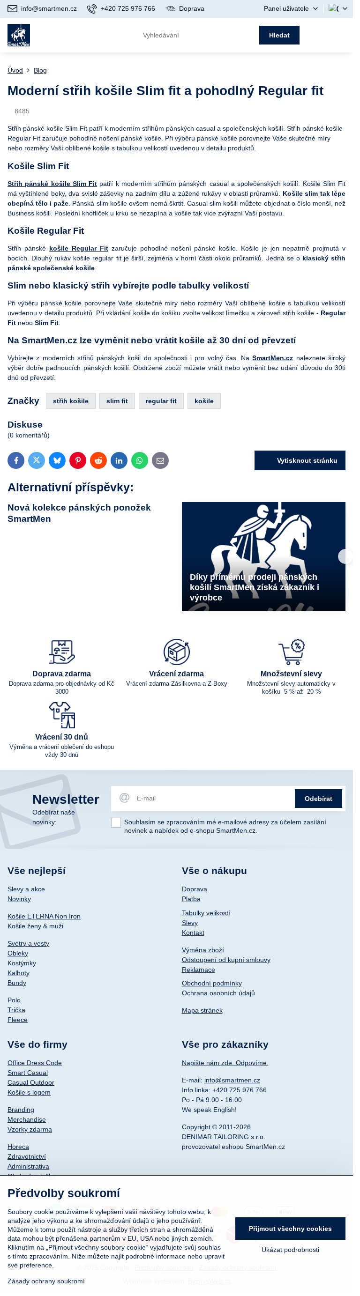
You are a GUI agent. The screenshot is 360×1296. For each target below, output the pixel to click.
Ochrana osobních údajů (218, 993)
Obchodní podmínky (212, 983)
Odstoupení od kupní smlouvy (226, 959)
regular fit (161, 401)
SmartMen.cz (272, 358)
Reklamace (198, 969)
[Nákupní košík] (319, 35)
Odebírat (318, 798)
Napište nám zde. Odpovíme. (225, 1062)
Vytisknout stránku (306, 460)
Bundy (17, 982)
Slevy (190, 922)
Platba (191, 899)
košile (204, 401)
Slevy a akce (26, 889)
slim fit (117, 401)
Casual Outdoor (31, 1082)
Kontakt (193, 932)
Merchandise (27, 1119)
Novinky (19, 899)
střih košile (71, 401)
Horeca (18, 1146)
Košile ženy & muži (35, 926)
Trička (16, 1010)
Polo (14, 1000)
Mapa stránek (202, 1010)
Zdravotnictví (27, 1156)
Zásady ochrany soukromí (46, 1281)
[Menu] (341, 35)
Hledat (279, 35)
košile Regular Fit (78, 248)
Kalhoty (19, 973)
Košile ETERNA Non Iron (44, 916)
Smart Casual (28, 1072)
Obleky (18, 953)
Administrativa (28, 1166)
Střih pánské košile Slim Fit (52, 183)
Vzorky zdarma (30, 1129)
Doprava (194, 889)
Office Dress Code (35, 1062)
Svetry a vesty (28, 943)
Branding (21, 1109)
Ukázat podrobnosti (290, 1249)
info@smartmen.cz (232, 1080)
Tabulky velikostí (206, 913)
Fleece (18, 1019)
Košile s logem (29, 1092)
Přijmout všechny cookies (290, 1228)
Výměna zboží (203, 950)
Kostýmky (22, 963)
